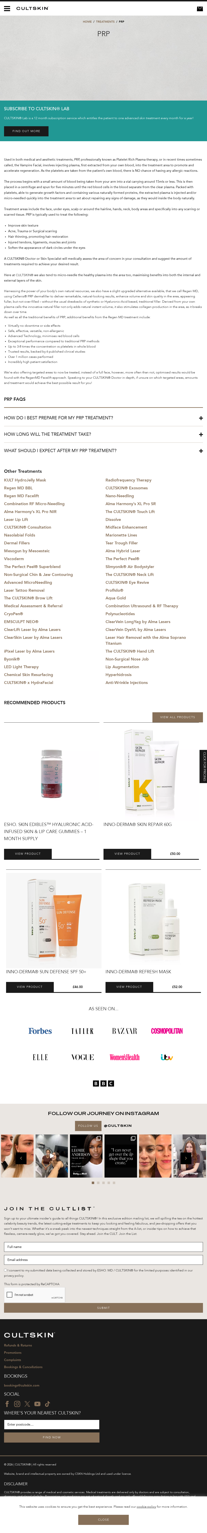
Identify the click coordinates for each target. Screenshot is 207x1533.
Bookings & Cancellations (23, 1367)
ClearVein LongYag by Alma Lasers (138, 621)
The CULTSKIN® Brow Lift (28, 598)
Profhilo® (114, 590)
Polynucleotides (120, 613)
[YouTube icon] (37, 1404)
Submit (103, 1308)
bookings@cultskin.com (21, 1385)
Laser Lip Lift (16, 519)
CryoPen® (13, 613)
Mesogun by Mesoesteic (27, 550)
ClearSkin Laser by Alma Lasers (33, 637)
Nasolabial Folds (19, 535)
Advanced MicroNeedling (28, 582)
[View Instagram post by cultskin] (30, 1174)
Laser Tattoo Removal (24, 590)
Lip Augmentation (122, 666)
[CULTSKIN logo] (31, 8)
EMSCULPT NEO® (21, 621)
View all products (177, 717)
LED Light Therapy (21, 666)
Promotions (12, 1353)
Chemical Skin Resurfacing (28, 674)
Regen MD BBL (18, 488)
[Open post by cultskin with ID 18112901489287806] (121, 1156)
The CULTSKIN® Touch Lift (130, 511)
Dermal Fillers (17, 543)
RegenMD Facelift (39, 378)
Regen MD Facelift (21, 495)
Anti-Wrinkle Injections (127, 682)
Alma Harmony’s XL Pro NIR (30, 511)
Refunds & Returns (18, 1345)
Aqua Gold (116, 598)
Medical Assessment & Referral (33, 605)
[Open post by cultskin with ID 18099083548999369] (155, 1156)
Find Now (52, 1437)
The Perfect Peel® (122, 558)
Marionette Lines (121, 535)
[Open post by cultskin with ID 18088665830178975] (52, 1156)
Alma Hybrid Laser (123, 550)
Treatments (105, 21)
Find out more (26, 131)
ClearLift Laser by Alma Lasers (32, 629)
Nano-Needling (120, 495)
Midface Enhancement (126, 527)
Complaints (12, 1360)
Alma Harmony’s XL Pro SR (131, 503)
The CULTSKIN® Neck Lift (130, 574)
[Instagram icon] (17, 1404)
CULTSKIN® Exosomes (127, 488)
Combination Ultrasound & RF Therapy (142, 605)
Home (87, 21)
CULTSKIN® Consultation (27, 527)
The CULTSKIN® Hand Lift (130, 651)
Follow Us (88, 1126)
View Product (28, 853)
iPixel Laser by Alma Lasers (29, 651)
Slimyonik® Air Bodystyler (130, 566)
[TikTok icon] (47, 1404)
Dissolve (113, 519)
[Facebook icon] (7, 1404)
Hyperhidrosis (119, 674)
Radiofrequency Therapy (128, 480)
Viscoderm (14, 558)
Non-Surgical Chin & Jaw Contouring (38, 574)
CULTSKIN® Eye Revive (127, 582)
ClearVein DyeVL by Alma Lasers (136, 629)
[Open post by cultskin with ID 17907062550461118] (86, 1156)
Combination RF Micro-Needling (34, 503)
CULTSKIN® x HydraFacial (28, 682)
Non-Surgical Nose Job (127, 659)
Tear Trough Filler (122, 543)
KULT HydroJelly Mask (25, 480)
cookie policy (146, 1507)
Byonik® (12, 659)
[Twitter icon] (27, 1404)
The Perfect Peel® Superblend (32, 566)
